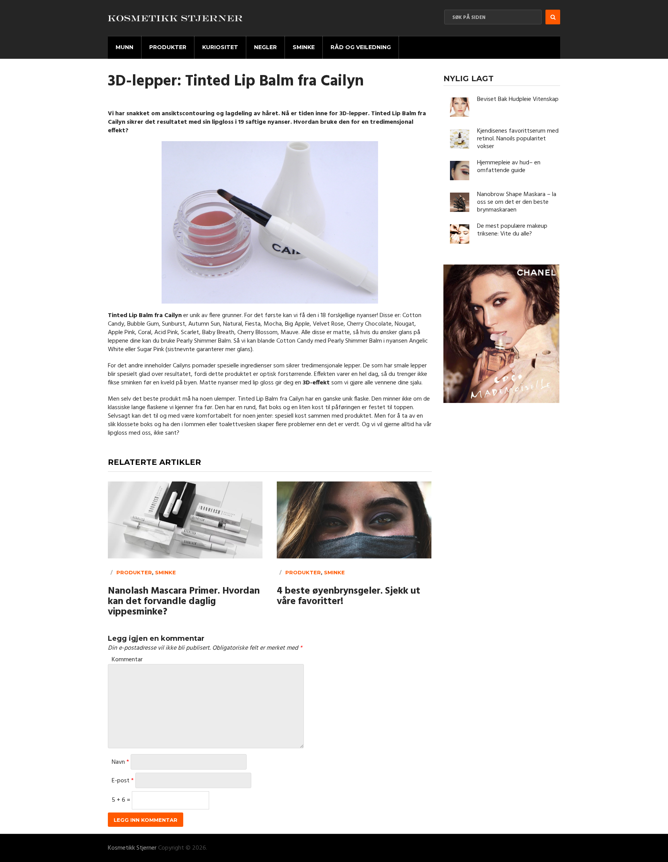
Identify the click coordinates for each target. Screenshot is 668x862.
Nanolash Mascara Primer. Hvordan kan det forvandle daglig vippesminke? (184, 602)
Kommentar (127, 660)
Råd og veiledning (361, 47)
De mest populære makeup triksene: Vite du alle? (512, 230)
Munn (124, 47)
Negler (265, 47)
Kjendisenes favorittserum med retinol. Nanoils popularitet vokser (518, 139)
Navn (120, 762)
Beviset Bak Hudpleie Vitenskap (518, 99)
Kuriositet (220, 47)
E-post (123, 781)
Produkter (167, 47)
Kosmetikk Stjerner (132, 848)
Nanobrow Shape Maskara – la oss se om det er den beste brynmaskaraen (516, 202)
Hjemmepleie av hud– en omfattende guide (508, 167)
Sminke (304, 47)
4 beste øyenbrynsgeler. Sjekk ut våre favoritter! (348, 596)
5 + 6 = (122, 800)
